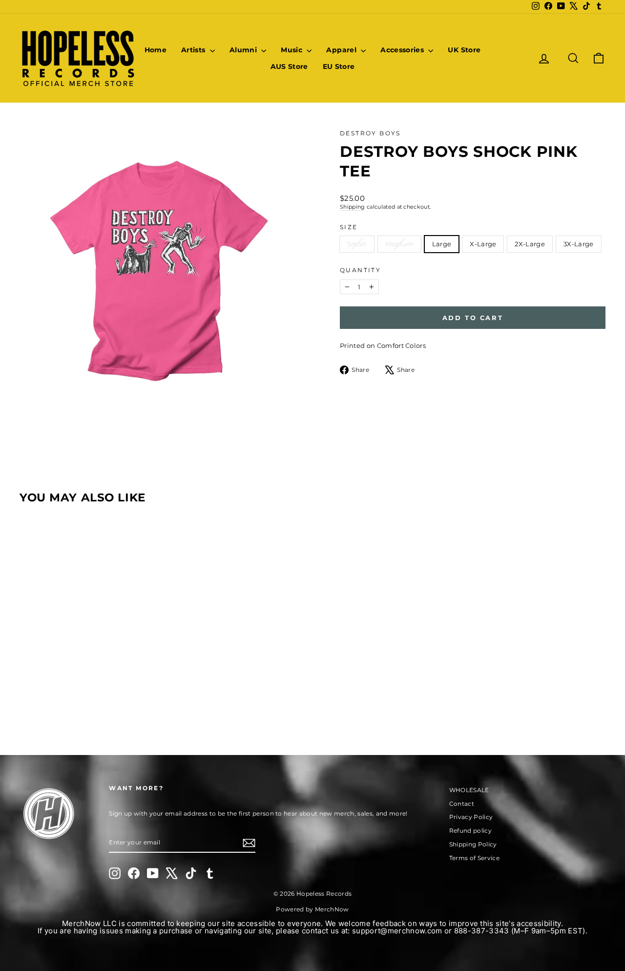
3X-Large (578, 244)
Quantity (360, 270)
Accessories (403, 49)
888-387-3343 (481, 930)
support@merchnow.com (397, 930)
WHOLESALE (469, 790)
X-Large (483, 244)
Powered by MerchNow (312, 909)
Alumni (244, 49)
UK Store (464, 49)
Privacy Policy (471, 816)
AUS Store (289, 66)
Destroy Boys (370, 133)
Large (442, 244)
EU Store (339, 66)
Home (156, 49)
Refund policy (470, 830)
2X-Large (530, 244)
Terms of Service (474, 858)
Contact (461, 803)
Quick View (89, 657)
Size (349, 227)
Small (357, 244)
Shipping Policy (473, 844)
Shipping (352, 206)
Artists (194, 49)
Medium (399, 244)
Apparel (342, 49)
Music (292, 49)
